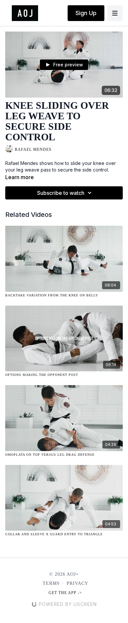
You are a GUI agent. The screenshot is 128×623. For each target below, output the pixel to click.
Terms (51, 583)
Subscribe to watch (60, 193)
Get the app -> (65, 592)
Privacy (77, 583)
